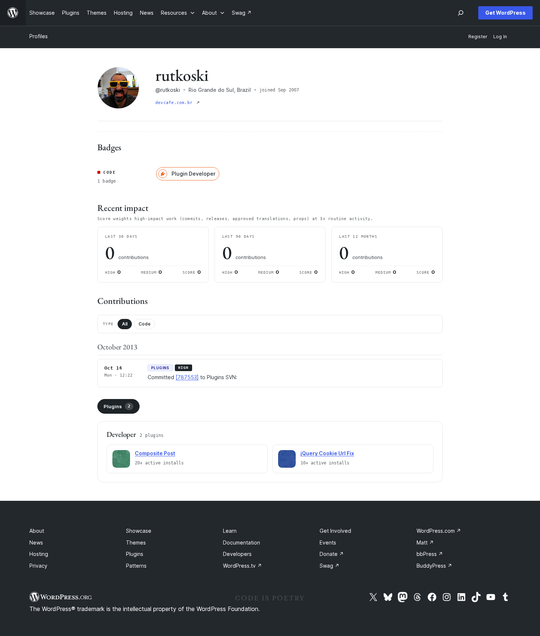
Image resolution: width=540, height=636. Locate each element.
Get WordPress (505, 13)
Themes (136, 542)
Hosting (38, 554)
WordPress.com (439, 531)
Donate (332, 554)
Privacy (38, 566)
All (124, 324)
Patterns (136, 566)
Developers (237, 554)
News (36, 542)
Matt (425, 542)
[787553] (187, 377)
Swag (329, 566)
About (36, 531)
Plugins (117, 406)
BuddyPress (434, 566)
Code (144, 324)
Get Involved (335, 531)
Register (477, 36)
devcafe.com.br (175, 102)
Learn (230, 531)
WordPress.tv (242, 566)
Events (328, 542)
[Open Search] (460, 13)
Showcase (138, 531)
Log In (500, 36)
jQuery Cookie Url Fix (327, 453)
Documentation (241, 542)
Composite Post (155, 453)
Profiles (38, 36)
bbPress (430, 554)
